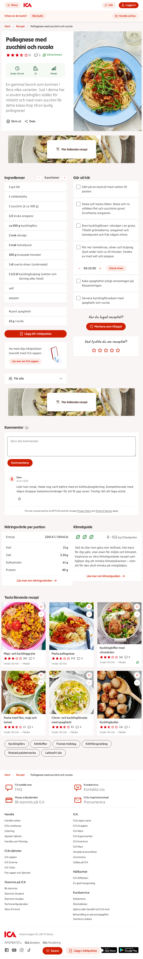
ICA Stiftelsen (80, 878)
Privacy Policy (84, 511)
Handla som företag (16, 841)
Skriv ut (16, 121)
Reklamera (79, 898)
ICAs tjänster (13, 851)
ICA (75, 814)
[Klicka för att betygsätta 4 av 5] (112, 350)
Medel (54, 73)
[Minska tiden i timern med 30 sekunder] (79, 268)
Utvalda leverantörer (85, 852)
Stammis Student (14, 893)
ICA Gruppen (80, 825)
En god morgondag (84, 883)
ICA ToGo (9, 867)
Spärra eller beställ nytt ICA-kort (91, 909)
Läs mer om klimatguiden (103, 576)
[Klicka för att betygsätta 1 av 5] (94, 350)
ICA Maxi (78, 846)
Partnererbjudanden (16, 904)
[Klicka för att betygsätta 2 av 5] (100, 350)
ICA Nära (78, 831)
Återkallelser (80, 904)
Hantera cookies (82, 919)
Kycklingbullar (109, 722)
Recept (20, 26)
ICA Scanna (11, 862)
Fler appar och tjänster (17, 872)
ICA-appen (10, 857)
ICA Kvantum (80, 841)
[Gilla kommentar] (19, 499)
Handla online (12, 820)
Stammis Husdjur (14, 898)
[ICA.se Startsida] (28, 5)
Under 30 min (17, 73)
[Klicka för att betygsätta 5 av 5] (118, 350)
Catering (9, 831)
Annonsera (79, 857)
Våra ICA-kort (12, 909)
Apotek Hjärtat (13, 836)
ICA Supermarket (83, 836)
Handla (9, 814)
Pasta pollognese (63, 653)
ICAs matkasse (12, 825)
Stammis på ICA (15, 882)
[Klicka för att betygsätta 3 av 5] (106, 350)
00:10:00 (90, 268)
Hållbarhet (80, 871)
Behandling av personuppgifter (91, 914)
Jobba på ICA (80, 862)
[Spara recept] (41, 607)
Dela (32, 121)
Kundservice (81, 892)
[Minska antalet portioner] (39, 177)
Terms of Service (104, 511)
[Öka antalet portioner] (64, 177)
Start (7, 26)
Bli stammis (10, 888)
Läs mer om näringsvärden (34, 580)
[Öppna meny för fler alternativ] (41, 614)
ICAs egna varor (82, 820)
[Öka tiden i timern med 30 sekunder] (100, 268)
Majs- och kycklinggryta (19, 653)
